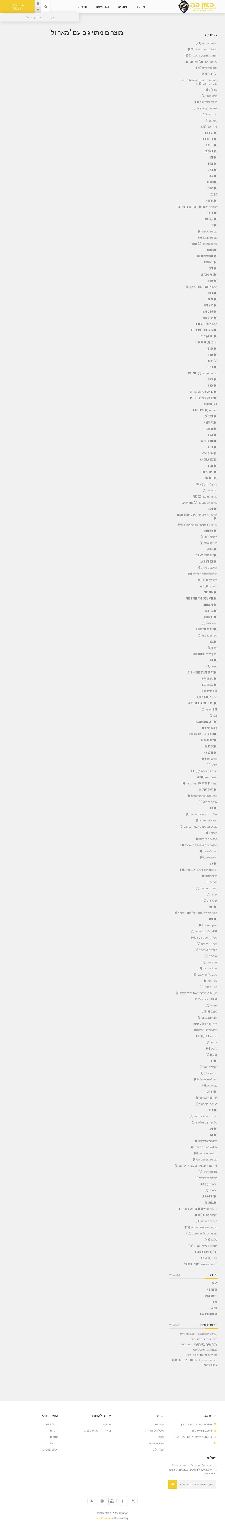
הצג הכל (176, 1324)
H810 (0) (212, 354)
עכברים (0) (211, 956)
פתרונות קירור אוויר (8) (204, 108)
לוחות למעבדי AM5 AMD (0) (202, 373)
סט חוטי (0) (210, 980)
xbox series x (210, 1365)
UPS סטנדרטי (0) (208, 1172)
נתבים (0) (211, 1048)
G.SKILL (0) (211, 145)
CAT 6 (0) (212, 213)
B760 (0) (212, 367)
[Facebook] (123, 1501)
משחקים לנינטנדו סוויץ (205, 1354)
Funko (214, 1302)
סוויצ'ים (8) (210, 89)
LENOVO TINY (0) (208, 472)
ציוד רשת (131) (209, 114)
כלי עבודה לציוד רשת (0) (203, 1116)
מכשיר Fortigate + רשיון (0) (201, 287)
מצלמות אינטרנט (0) (205, 1030)
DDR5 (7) (212, 361)
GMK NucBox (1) (208, 459)
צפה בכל (176, 1274)
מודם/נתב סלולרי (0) (205, 1079)
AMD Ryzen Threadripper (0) (201, 598)
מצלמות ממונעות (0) (205, 1153)
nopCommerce (105, 1518)
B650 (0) (212, 379)
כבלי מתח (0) (209, 876)
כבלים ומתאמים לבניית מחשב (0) (198, 826)
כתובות (54, 1436)
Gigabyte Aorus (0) (206, 629)
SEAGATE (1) (211, 478)
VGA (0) (213, 641)
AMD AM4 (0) (210, 592)
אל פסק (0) (211, 1190)
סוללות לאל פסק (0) (206, 1178)
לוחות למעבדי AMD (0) (205, 496)
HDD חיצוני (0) (209, 709)
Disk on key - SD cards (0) (203, 734)
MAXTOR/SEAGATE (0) (206, 722)
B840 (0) (212, 299)
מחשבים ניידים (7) (207, 567)
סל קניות (18, 7)
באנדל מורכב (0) (207, 851)
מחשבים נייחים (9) (206, 839)
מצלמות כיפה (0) (207, 231)
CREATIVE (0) (210, 422)
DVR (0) (213, 1135)
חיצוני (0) (212, 765)
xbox (174, 1360)
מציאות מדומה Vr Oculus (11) (200, 1264)
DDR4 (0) (212, 176)
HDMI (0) (212, 465)
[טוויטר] (133, 1501)
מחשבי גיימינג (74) (206, 43)
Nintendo (212, 1289)
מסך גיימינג (185, 1344)
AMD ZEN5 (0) (210, 311)
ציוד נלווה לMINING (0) (205, 1024)
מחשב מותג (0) (208, 857)
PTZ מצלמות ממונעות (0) (203, 1147)
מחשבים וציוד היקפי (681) (202, 49)
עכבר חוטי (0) (209, 962)
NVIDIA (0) (212, 549)
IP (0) (214, 225)
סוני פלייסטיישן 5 (208, 1360)
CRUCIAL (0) (211, 133)
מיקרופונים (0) (209, 537)
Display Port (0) (208, 789)
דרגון (182, 1333)
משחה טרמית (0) (207, 635)
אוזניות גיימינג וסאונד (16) (203, 1245)
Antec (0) (212, 250)
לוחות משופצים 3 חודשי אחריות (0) (197, 524)
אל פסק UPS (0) (208, 1184)
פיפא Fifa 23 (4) (208, 1258)
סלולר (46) (211, 1239)
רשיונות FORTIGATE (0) (205, 410)
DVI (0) (213, 808)
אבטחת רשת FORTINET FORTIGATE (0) (196, 207)
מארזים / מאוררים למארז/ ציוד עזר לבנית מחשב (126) (198, 82)
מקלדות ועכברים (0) (205, 950)
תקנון (161, 1436)
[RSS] (92, 1501)
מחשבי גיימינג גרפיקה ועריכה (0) (198, 845)
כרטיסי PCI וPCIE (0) (206, 1036)
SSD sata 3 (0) (209, 685)
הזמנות (54, 1430)
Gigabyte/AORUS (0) (206, 555)
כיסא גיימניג (195, 1339)
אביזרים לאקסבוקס (207, 1333)
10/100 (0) (211, 1054)
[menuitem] (138, 1424)
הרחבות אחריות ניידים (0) (202, 574)
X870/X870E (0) (209, 274)
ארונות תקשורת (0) (206, 1098)
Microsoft (211, 1296)
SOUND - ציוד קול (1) (206, 999)
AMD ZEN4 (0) (210, 317)
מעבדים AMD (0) (208, 586)
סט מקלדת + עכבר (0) (204, 974)
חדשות (107, 1424)
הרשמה (172, 1484)
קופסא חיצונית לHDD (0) (204, 771)
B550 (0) (212, 509)
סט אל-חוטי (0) (208, 987)
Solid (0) (212, 447)
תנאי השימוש (156, 1443)
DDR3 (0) (212, 188)
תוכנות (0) (211, 882)
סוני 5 (188, 1354)
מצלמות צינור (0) (207, 237)
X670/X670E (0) (209, 336)
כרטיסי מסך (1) (208, 543)
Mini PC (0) (211, 200)
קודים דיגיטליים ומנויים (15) (201, 1233)
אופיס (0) (212, 894)
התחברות (35, 3)
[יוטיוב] (112, 1501)
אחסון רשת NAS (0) (207, 777)
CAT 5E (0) (212, 1091)
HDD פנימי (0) (209, 691)
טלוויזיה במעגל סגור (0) (204, 1122)
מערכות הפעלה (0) (206, 888)
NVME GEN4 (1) (209, 453)
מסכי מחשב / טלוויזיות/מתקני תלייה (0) (195, 913)
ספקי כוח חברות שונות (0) (202, 795)
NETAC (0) (212, 182)
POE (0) (213, 1061)
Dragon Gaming (208, 1314)
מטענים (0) (210, 832)
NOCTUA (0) (211, 611)
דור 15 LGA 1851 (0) (207, 342)
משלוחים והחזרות (154, 1430)
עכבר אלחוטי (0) (207, 968)
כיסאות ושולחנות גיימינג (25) (201, 1227)
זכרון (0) (212, 648)
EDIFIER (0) (211, 428)
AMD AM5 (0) (210, 305)
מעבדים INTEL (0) (207, 580)
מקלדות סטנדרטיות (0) (204, 937)
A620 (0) (212, 385)
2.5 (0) (213, 715)
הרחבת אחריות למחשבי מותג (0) (198, 869)
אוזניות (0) (211, 1005)
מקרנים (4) (211, 120)
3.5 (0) (213, 194)
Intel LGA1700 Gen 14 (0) (203, 330)
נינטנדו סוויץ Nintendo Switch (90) (197, 1208)
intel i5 (193, 1360)
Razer (214, 1308)
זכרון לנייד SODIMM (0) (205, 654)
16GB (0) (212, 163)
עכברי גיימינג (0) (208, 802)
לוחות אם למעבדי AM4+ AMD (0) (199, 502)
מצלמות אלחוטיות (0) (205, 1159)
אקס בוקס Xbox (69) (206, 1215)
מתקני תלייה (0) (208, 925)
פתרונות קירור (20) (206, 68)
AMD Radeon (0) (208, 561)
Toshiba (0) (211, 1202)
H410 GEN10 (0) (209, 441)
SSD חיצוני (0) (209, 728)
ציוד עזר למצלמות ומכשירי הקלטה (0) (196, 1165)
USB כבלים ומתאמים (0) (204, 931)
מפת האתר (157, 1424)
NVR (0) (213, 660)
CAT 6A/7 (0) (210, 219)
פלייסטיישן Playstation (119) (201, 61)
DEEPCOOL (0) (210, 617)
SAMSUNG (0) (210, 530)
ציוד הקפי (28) (209, 126)
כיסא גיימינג (210, 1338)
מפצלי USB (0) (209, 1011)
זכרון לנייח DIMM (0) (206, 484)
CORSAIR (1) (211, 151)
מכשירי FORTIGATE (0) (205, 324)
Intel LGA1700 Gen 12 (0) (203, 398)
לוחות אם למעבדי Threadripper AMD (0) (197, 516)
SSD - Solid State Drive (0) (202, 672)
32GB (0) (212, 170)
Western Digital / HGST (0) (202, 703)
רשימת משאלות (49, 1449)
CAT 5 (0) (212, 1110)
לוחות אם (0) (210, 490)
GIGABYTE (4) (210, 262)
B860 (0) (212, 348)
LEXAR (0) (212, 268)
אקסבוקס (191, 1333)
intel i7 (183, 1360)
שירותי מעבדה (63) (206, 1221)
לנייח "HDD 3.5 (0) (207, 697)
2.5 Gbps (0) (210, 404)
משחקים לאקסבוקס (205, 1349)
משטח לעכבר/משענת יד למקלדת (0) (196, 993)
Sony (214, 1283)
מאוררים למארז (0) (206, 820)
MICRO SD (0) (210, 752)
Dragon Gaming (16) (206, 1252)
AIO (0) (213, 863)
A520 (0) (212, 435)
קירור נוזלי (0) (209, 623)
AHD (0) (213, 1128)
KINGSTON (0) (210, 139)
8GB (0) (213, 157)
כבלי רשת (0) (209, 1085)
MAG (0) (213, 919)
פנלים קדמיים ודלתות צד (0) (201, 814)
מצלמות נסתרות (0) (206, 1141)
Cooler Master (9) (207, 256)
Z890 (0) (212, 293)
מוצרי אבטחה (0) (207, 1017)
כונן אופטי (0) (209, 759)
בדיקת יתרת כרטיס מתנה (97, 1430)
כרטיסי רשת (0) (208, 1073)
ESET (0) (213, 906)
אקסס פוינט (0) (208, 1067)
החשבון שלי (51, 1424)
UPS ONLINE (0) (209, 1196)
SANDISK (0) (211, 746)
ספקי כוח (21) (209, 96)
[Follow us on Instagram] (102, 1501)
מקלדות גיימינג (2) (207, 943)
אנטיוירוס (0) (209, 900)
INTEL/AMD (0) (209, 604)
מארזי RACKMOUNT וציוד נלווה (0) (199, 783)
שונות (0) (212, 1042)
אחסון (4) (211, 666)
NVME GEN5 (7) (209, 74)
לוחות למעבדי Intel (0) (204, 244)
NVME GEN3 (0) (209, 678)
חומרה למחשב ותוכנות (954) (201, 55)
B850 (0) (212, 281)
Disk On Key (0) (209, 740)
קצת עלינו (158, 1449)
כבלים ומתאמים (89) (205, 102)
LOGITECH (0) (210, 416)
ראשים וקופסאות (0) (205, 1104)
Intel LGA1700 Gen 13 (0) (203, 391)
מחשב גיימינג (205, 1344)
